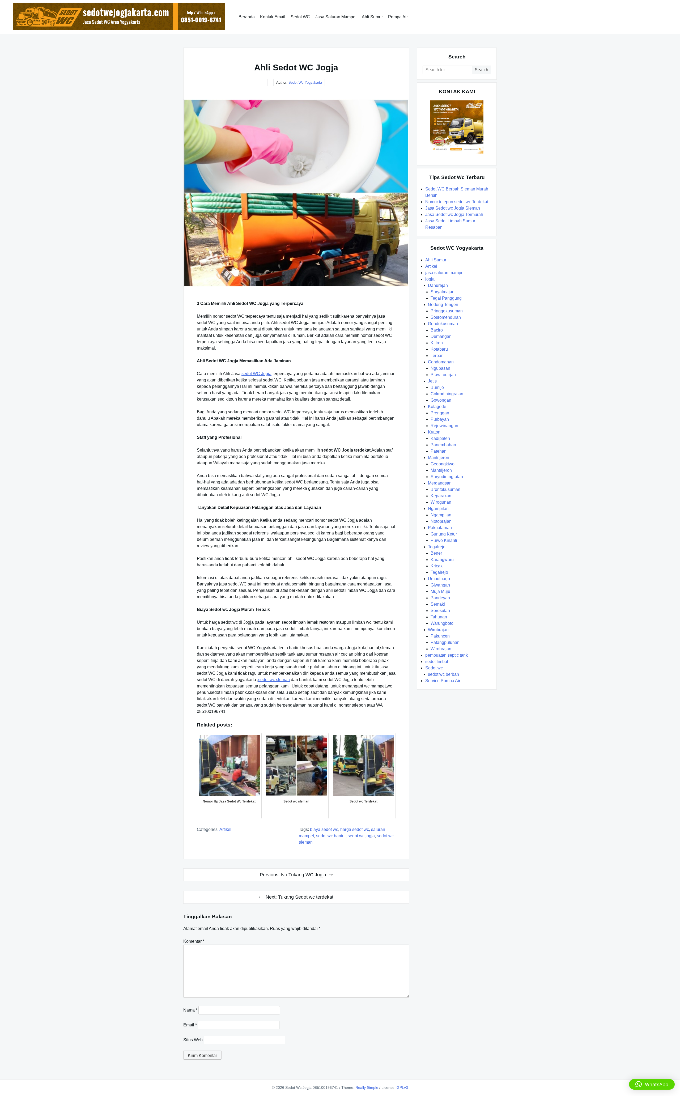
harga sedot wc (354, 829)
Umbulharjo (439, 578)
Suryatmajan (442, 292)
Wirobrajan (438, 629)
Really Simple (366, 1087)
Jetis (432, 381)
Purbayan (440, 419)
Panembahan (443, 445)
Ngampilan (438, 508)
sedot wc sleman (274, 679)
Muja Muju (440, 591)
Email (190, 1025)
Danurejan (438, 285)
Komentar (193, 941)
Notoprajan (441, 521)
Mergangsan (440, 483)
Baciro (437, 330)
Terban (437, 355)
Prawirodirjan (443, 374)
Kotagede (437, 406)
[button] (652, 1084)
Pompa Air (398, 17)
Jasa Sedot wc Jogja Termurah (454, 214)
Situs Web (193, 1040)
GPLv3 (402, 1087)
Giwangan (440, 585)
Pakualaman (440, 527)
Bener (436, 553)
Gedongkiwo (442, 464)
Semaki (438, 604)
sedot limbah (437, 661)
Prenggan (440, 413)
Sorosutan (440, 610)
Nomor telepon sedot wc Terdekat (456, 201)
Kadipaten (440, 438)
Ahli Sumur (372, 17)
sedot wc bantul (331, 836)
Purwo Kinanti (444, 540)
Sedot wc (434, 668)
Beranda (247, 17)
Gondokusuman (443, 323)
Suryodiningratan (447, 476)
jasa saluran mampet (445, 272)
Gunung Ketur (444, 534)
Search (481, 69)
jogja (430, 279)
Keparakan (441, 496)
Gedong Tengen (443, 304)
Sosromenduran (446, 317)
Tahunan (439, 617)
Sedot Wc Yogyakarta (305, 82)
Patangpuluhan (445, 642)
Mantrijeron (438, 457)
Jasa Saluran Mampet (335, 17)
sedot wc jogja (361, 836)
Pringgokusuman (447, 311)
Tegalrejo (436, 547)
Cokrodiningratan (447, 394)
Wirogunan (441, 502)
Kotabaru (439, 349)
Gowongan (441, 400)
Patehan (439, 451)
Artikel (225, 829)
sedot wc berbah (443, 674)
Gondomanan (441, 362)
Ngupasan (440, 368)
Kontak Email (272, 17)
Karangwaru (442, 559)
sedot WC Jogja (256, 373)
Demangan (441, 336)
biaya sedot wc (324, 829)
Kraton (434, 432)
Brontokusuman (445, 489)
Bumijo (437, 387)
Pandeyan (440, 598)
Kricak (437, 566)
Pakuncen (440, 636)
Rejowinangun (444, 425)
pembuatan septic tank (446, 655)
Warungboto (442, 623)
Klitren (437, 343)
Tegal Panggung (446, 298)
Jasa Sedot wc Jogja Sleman (452, 208)
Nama (190, 1010)
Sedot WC (300, 17)
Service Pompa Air (442, 680)
